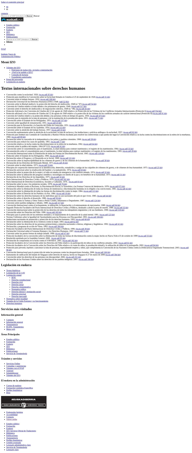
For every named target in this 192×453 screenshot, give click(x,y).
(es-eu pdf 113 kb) (57, 127)
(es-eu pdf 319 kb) (116, 210)
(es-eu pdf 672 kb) (117, 186)
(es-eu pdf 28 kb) (89, 139)
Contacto (10, 320)
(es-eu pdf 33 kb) (58, 130)
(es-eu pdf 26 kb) (61, 163)
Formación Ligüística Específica (19, 388)
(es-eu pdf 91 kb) (160, 113)
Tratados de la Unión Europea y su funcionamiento (27, 301)
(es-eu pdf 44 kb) (104, 196)
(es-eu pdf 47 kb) (62, 233)
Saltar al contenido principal (12, 2)
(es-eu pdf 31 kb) (103, 97)
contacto (4, 13)
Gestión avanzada (13, 442)
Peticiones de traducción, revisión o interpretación (31, 70)
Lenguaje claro (12, 450)
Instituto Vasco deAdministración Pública (10, 55)
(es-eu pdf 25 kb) (155, 167)
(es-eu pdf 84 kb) (151, 245)
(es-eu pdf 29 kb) (130, 151)
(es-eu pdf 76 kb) (60, 184)
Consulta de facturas (19, 75)
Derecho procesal (18, 294)
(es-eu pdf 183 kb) (54, 212)
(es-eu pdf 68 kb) (83, 219)
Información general (14, 322)
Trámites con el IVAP (15, 368)
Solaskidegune (12, 373)
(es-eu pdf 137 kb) (59, 120)
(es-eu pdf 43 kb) (54, 123)
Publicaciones (12, 37)
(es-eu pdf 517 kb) (78, 106)
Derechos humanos (14, 303)
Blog (8, 393)
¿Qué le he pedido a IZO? (22, 72)
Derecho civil (17, 282)
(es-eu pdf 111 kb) (67, 158)
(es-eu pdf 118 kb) (96, 153)
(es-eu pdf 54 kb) (89, 104)
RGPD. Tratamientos (15, 327)
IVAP (3, 49)
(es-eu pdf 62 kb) (130, 132)
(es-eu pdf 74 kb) (46, 165)
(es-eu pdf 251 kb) (73, 257)
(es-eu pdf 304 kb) (56, 226)
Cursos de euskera (13, 385)
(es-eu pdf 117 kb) (56, 203)
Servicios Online (13, 364)
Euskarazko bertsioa (14, 412)
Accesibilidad (12, 415)
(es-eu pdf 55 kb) (145, 236)
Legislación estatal (13, 275)
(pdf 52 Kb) (64, 102)
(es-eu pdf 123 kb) (107, 215)
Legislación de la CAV (15, 273)
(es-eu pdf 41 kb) (58, 146)
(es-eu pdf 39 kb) (103, 160)
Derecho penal (17, 285)
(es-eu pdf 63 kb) (79, 170)
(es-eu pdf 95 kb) (58, 238)
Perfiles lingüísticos (14, 390)
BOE (13, 277)
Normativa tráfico (18, 289)
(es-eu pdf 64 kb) (90, 144)
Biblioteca (10, 34)
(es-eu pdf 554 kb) (154, 111)
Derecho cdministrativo (21, 287)
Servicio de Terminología (16, 353)
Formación (10, 27)
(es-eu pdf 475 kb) (97, 116)
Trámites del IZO (13, 68)
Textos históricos (13, 270)
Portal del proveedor (14, 79)
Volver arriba (11, 419)
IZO (8, 32)
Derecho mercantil (19, 296)
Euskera (9, 30)
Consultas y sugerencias (16, 366)
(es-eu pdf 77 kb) (58, 142)
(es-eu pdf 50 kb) (54, 198)
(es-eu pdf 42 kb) (124, 189)
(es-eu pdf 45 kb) (46, 95)
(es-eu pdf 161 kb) (62, 179)
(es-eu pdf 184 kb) (95, 217)
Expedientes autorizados (21, 77)
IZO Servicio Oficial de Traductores (21, 431)
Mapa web (10, 329)
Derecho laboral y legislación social (26, 292)
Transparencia (12, 324)
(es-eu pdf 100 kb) (48, 99)
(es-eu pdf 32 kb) (103, 172)
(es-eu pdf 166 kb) (102, 252)
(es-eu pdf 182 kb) (70, 240)
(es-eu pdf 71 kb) (96, 118)
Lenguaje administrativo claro (18, 445)
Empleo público (12, 25)
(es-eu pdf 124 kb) (92, 200)
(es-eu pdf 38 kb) (76, 125)
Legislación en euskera (15, 82)
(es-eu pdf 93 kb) (76, 182)
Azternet (9, 371)
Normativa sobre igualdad (17, 299)
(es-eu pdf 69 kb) (18, 137)
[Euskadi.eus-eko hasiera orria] (16, 45)
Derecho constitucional (20, 280)
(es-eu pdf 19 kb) (63, 193)
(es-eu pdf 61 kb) (125, 243)
